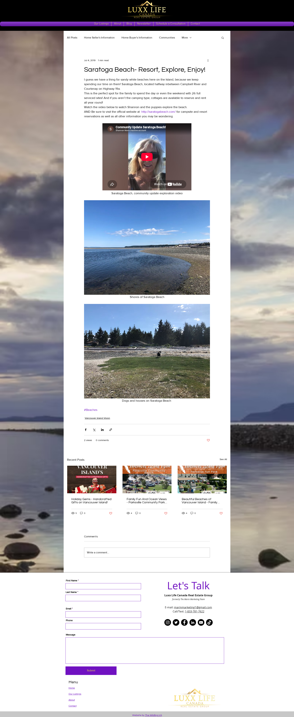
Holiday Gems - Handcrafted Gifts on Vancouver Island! (91, 501)
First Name (71, 580)
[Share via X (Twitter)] (94, 429)
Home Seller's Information (99, 37)
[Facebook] (184, 622)
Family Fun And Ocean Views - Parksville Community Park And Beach (147, 501)
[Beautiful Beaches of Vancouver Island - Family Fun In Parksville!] (202, 479)
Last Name (71, 592)
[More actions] (208, 60)
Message (70, 634)
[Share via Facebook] (85, 429)
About (72, 699)
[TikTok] (209, 622)
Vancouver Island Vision (97, 418)
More (185, 37)
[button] (222, 37)
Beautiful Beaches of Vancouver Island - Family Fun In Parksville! (199, 501)
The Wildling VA (153, 715)
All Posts (72, 37)
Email (68, 608)
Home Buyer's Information (136, 37)
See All (223, 459)
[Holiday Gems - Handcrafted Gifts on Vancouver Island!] (91, 479)
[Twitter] (176, 622)
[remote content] (147, 157)
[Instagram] (167, 622)
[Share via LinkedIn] (102, 429)
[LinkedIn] (192, 622)
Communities (167, 37)
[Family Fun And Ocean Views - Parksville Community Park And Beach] (147, 479)
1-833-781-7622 (194, 611)
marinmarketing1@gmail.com (193, 607)
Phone (69, 620)
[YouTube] (201, 622)
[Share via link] (110, 429)
